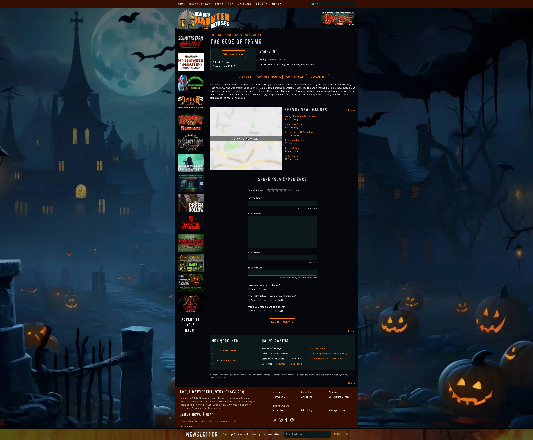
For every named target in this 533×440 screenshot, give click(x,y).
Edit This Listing (317, 348)
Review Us (244, 76)
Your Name (254, 252)
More (275, 4)
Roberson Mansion (295, 140)
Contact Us (279, 392)
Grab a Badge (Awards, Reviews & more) (328, 353)
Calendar (245, 4)
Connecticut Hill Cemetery (299, 132)
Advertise (278, 410)
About (260, 4)
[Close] (347, 434)
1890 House (291, 156)
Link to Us (306, 396)
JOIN (336, 434)
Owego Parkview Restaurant (300, 116)
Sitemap (333, 392)
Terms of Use (280, 396)
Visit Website (232, 54)
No (264, 289)
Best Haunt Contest (339, 396)
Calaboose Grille (293, 124)
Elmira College (292, 148)
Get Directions (294, 76)
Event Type (223, 4)
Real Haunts (217, 34)
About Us (306, 392)
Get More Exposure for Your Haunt (326, 358)
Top (350, 110)
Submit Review (281, 321)
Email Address (256, 267)
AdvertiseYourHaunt (190, 324)
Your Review (255, 213)
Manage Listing (337, 410)
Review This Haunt (278, 59)
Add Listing (306, 410)
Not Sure (278, 300)
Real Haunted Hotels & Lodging (244, 34)
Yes (253, 289)
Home (181, 4)
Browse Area (198, 4)
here (224, 377)
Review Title (255, 198)
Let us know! (187, 426)
